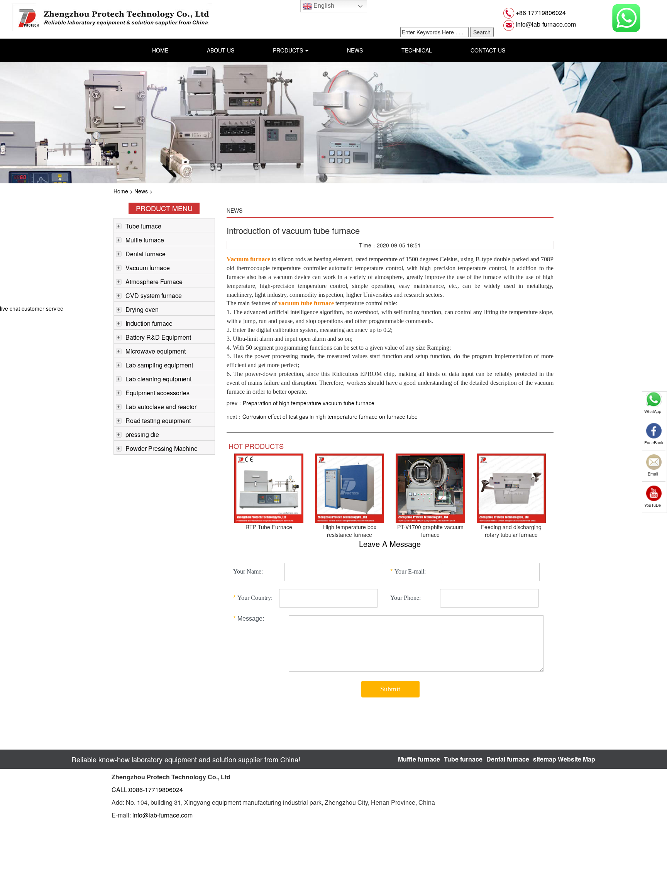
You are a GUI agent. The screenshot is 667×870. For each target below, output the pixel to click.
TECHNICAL (416, 50)
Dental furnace (145, 253)
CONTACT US (488, 50)
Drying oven (142, 309)
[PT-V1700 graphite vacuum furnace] (430, 487)
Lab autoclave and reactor (160, 406)
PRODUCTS (289, 50)
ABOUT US (220, 50)
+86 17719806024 (540, 12)
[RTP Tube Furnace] (268, 487)
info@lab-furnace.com (545, 24)
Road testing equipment (158, 420)
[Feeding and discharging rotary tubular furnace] (511, 487)
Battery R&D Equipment (158, 337)
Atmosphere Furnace (154, 281)
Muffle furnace (144, 239)
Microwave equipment (155, 351)
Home (120, 191)
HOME (160, 50)
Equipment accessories (157, 392)
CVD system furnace (153, 295)
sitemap (544, 759)
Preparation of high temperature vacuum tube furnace (308, 403)
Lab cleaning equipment (158, 378)
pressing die (142, 434)
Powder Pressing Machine (161, 448)
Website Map (576, 759)
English (323, 5)
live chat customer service (31, 308)
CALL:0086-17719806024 (147, 789)
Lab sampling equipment (159, 365)
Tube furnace (143, 226)
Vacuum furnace (147, 267)
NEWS (355, 50)
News (141, 191)
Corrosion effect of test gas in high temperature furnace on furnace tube (330, 416)
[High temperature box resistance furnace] (349, 487)
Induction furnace (149, 323)
